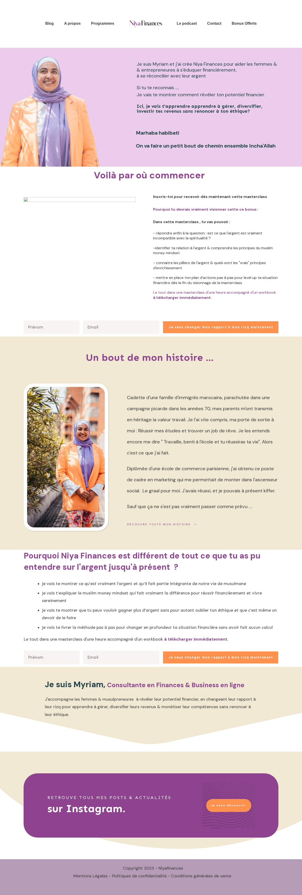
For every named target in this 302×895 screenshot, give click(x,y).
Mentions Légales (89, 876)
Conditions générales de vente (201, 876)
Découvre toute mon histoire (159, 524)
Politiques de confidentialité (139, 876)
